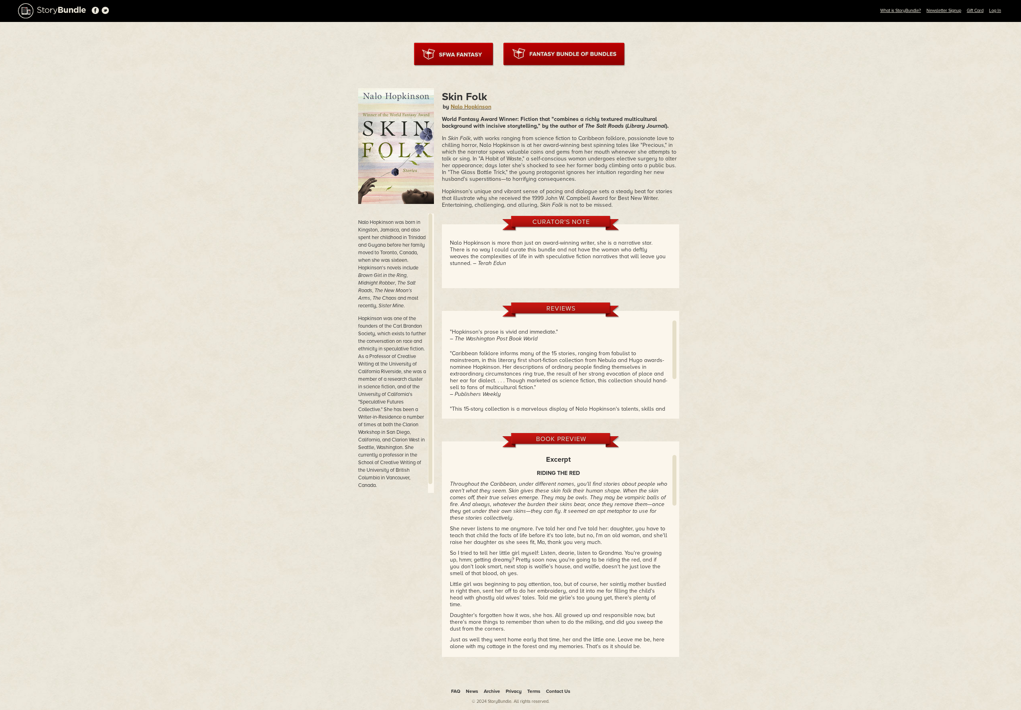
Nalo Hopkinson (471, 106)
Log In (995, 10)
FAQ (455, 691)
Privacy (514, 691)
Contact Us (558, 691)
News (472, 691)
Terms (533, 691)
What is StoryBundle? (900, 10)
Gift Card (975, 10)
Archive (492, 691)
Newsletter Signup (943, 10)
